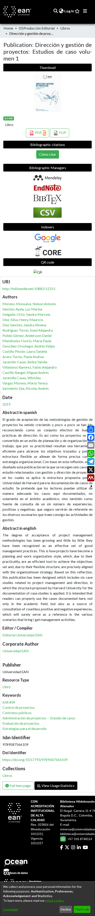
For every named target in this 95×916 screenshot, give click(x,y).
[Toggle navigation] (85, 11)
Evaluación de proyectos (20, 723)
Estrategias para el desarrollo (24, 728)
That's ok (82, 909)
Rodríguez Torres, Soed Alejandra (27, 330)
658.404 (8, 702)
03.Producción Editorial (37, 28)
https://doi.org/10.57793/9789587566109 (34, 759)
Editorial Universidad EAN (22, 635)
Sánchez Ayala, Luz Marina (22, 309)
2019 (6, 404)
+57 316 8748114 (80, 839)
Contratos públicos (17, 713)
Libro (6, 687)
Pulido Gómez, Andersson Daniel (27, 335)
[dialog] (47, 899)
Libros (65, 28)
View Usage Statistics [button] (57, 785)
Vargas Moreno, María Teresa (25, 383)
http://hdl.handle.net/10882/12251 (28, 288)
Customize (10, 909)
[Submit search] (55, 11)
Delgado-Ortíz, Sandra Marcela (26, 314)
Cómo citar (47, 154)
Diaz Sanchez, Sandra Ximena (24, 325)
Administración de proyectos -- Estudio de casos (38, 718)
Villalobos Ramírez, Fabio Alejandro (29, 367)
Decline (66, 909)
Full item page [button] (20, 785)
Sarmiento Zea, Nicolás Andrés (25, 388)
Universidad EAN (15, 651)
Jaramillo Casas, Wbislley (21, 378)
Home (8, 28)
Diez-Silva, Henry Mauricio (22, 320)
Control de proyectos (18, 707)
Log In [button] (69, 11)
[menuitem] (61, 11)
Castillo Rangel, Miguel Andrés (25, 372)
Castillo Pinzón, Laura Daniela (24, 351)
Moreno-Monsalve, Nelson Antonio (29, 304)
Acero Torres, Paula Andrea (23, 357)
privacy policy (54, 900)
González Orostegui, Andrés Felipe (28, 346)
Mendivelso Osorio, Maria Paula (26, 341)
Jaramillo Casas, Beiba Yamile (24, 362)
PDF (38, 132)
